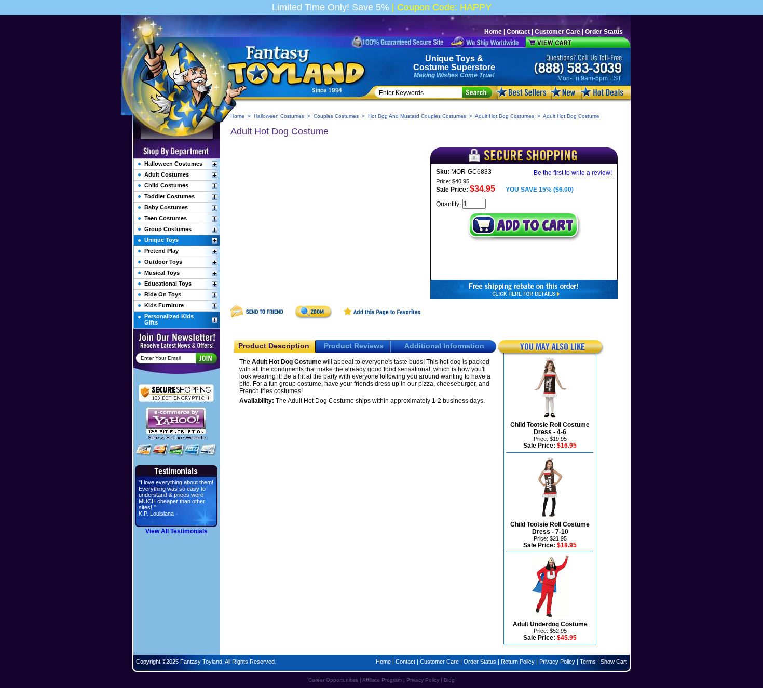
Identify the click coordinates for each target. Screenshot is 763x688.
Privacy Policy (557, 661)
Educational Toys (168, 283)
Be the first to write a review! (573, 173)
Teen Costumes (165, 218)
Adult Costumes (166, 174)
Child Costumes (166, 185)
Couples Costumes (336, 116)
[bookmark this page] (382, 317)
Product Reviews (354, 346)
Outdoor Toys (163, 262)
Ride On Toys (162, 294)
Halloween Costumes (279, 116)
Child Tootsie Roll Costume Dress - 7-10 (550, 528)
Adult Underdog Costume (550, 624)
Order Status (604, 31)
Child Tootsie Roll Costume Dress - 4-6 (550, 428)
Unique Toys (450, 58)
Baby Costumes (166, 207)
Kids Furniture (164, 305)
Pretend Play (161, 251)
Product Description (273, 346)
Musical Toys (162, 272)
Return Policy (518, 661)
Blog (449, 680)
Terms (588, 661)
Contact (518, 31)
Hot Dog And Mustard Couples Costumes (417, 116)
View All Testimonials (176, 531)
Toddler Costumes (169, 196)
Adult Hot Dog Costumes (504, 116)
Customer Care (557, 31)
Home (493, 31)
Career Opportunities (333, 680)
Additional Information (444, 346)
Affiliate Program (382, 680)
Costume (431, 67)
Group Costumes (168, 229)
